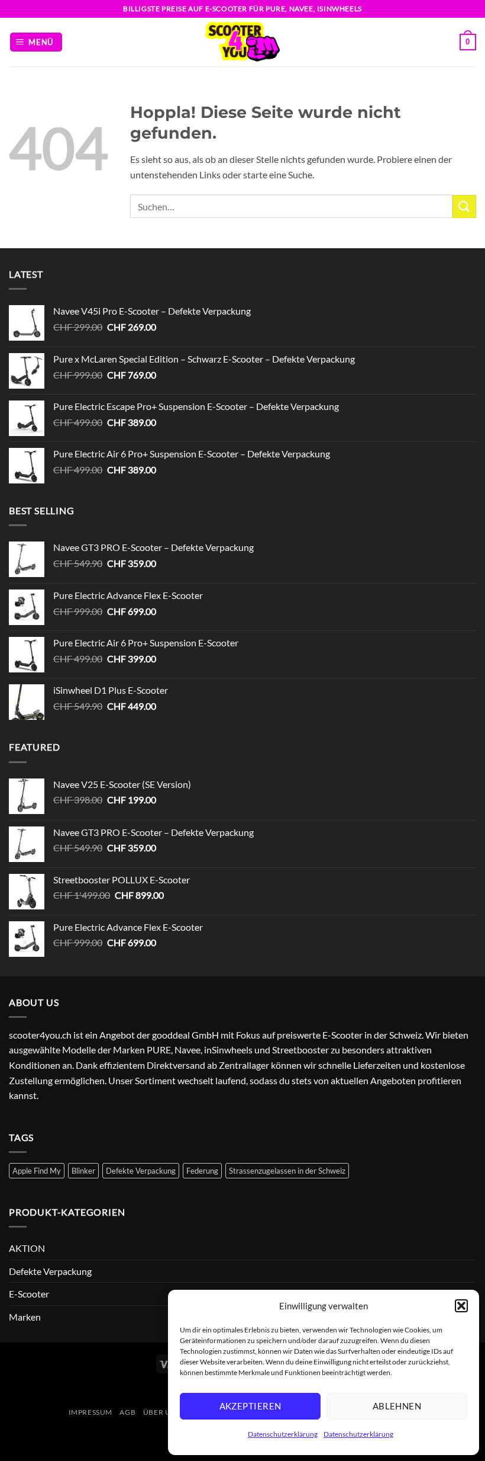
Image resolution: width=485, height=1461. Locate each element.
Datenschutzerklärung (283, 1434)
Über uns (161, 1412)
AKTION (27, 1248)
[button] (461, 1306)
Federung (202, 1170)
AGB (127, 1412)
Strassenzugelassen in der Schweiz (287, 1170)
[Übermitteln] (464, 206)
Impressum (91, 1412)
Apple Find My (36, 1170)
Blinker (83, 1170)
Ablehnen (397, 1406)
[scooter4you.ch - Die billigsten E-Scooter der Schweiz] (242, 42)
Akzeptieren (250, 1406)
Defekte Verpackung (141, 1170)
